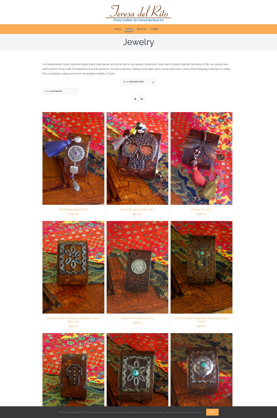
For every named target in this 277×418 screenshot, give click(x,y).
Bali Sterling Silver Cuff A (73, 209)
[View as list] (141, 99)
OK (212, 412)
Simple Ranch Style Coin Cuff (137, 318)
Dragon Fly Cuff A (201, 209)
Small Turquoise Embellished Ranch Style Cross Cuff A (201, 320)
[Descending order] (153, 82)
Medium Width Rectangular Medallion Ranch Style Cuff (73, 320)
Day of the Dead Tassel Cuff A (137, 209)
